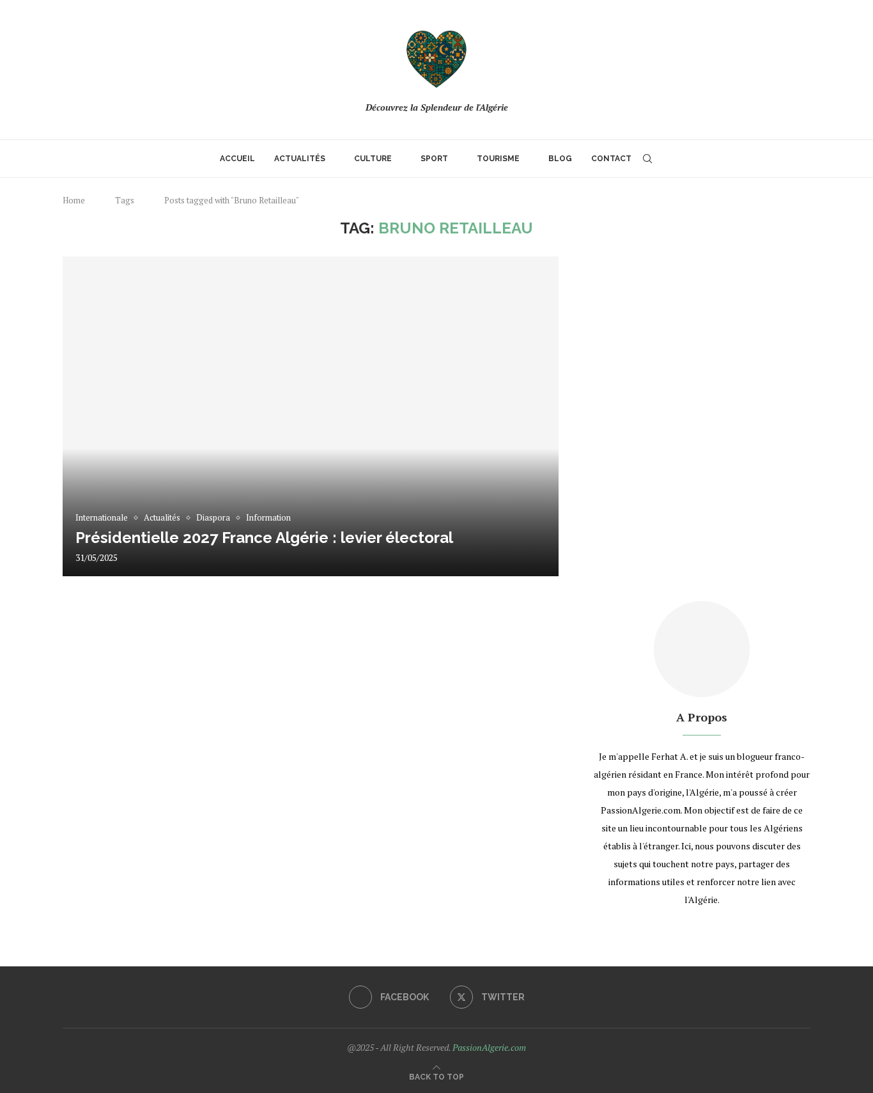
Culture (373, 158)
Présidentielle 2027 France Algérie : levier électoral (264, 537)
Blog (560, 158)
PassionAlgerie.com (489, 1047)
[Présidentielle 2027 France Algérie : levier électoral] (311, 416)
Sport (434, 158)
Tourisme (498, 158)
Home (74, 200)
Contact (611, 158)
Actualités (299, 158)
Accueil (237, 158)
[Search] (647, 158)
